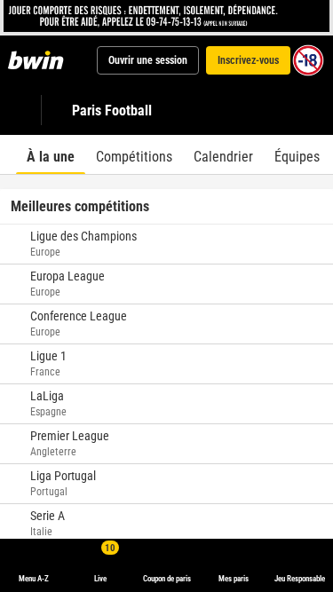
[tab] (50, 154)
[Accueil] (39, 60)
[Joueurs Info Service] (166, 16)
